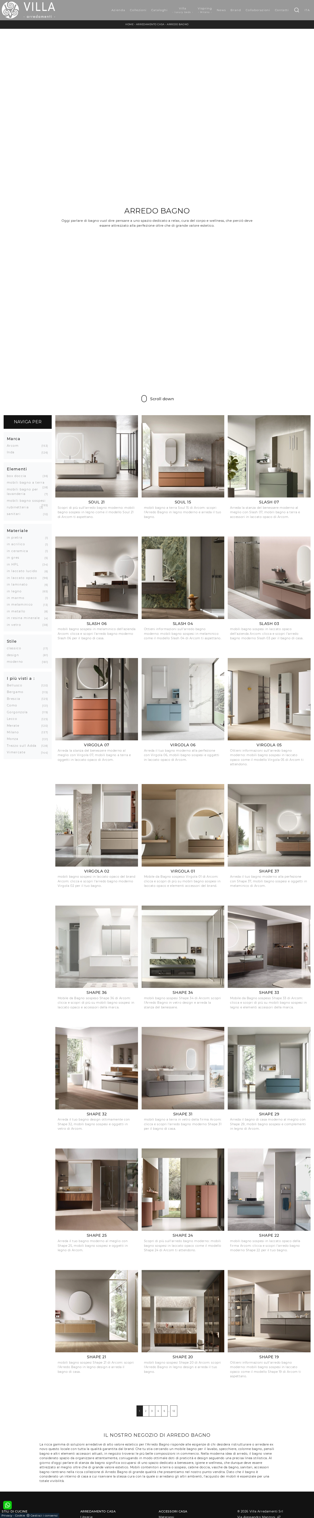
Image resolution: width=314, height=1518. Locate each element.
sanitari (15, 514)
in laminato (19, 584)
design (14, 655)
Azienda (118, 10)
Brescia (15, 699)
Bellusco (16, 685)
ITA (307, 10)
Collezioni (138, 10)
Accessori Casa (173, 1511)
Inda (12, 452)
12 (174, 1410)
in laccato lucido (24, 571)
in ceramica (19, 551)
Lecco (14, 719)
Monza (14, 739)
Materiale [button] (17, 530)
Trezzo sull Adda (23, 746)
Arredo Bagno (178, 24)
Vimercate (18, 752)
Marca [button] (14, 438)
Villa (182, 10)
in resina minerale (25, 618)
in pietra (16, 537)
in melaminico (21, 604)
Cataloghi (159, 10)
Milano (14, 732)
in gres (15, 558)
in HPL (14, 564)
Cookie (20, 1515)
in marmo (17, 598)
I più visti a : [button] (21, 678)
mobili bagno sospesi (27, 501)
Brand (235, 10)
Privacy (6, 1515)
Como (14, 705)
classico (16, 648)
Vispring (205, 10)
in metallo (18, 611)
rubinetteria (19, 507)
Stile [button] (12, 641)
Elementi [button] (17, 469)
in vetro (15, 625)
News (221, 10)
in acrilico (17, 544)
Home (129, 24)
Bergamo (17, 692)
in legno (16, 591)
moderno (16, 662)
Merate (15, 726)
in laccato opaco (23, 578)
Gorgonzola (19, 712)
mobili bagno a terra (27, 482)
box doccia (18, 476)
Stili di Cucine (14, 1511)
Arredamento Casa (150, 24)
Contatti (282, 10)
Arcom (14, 446)
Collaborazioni (258, 10)
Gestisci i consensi (44, 1515)
